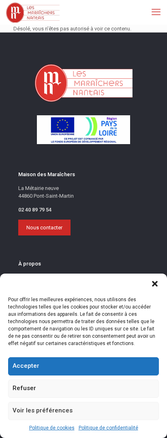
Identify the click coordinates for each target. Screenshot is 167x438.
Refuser (24, 388)
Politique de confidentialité (108, 428)
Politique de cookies (52, 428)
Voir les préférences (43, 410)
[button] (155, 284)
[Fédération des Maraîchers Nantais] (33, 12)
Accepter (26, 365)
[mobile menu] (156, 12)
